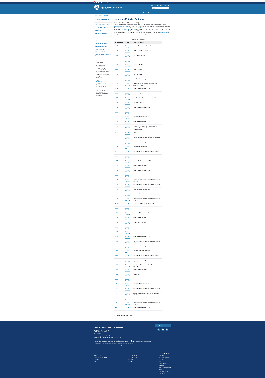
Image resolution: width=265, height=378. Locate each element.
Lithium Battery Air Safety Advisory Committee (101, 50)
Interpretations (98, 36)
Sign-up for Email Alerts (156, 5)
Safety (142, 12)
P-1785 (116, 184)
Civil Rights (161, 359)
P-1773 (116, 142)
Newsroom (166, 5)
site (145, 30)
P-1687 (116, 74)
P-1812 (116, 293)
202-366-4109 (113, 336)
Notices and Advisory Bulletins (102, 46)
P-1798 (116, 231)
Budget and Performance (164, 357)
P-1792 (116, 212)
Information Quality (163, 363)
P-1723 (116, 83)
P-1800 (116, 241)
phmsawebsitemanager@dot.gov (117, 345)
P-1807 (116, 269)
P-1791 (116, 208)
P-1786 (116, 189)
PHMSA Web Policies (132, 357)
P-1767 (116, 121)
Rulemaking (106, 15)
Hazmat (100, 15)
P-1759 (116, 102)
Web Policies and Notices (164, 371)
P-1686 (116, 69)
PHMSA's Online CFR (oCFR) (101, 27)
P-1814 (116, 302)
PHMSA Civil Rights (132, 355)
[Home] (108, 8)
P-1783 (116, 175)
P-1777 (116, 160)
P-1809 (116, 279)
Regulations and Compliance (154, 12)
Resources (166, 12)
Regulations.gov (144, 27)
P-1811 (116, 288)
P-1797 (116, 227)
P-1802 (116, 250)
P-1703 (116, 79)
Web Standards (162, 373)
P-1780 (116, 165)
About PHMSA (134, 12)
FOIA (160, 361)
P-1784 (116, 179)
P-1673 (116, 60)
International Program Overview (102, 24)
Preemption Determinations (101, 43)
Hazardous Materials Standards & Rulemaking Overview (102, 20)
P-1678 (116, 64)
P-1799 (116, 236)
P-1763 (116, 107)
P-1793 (116, 217)
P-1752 (116, 93)
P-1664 (116, 55)
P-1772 (116, 137)
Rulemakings (98, 30)
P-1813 (116, 298)
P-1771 (116, 132)
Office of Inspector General (165, 367)
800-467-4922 (104, 85)
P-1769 (116, 126)
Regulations (98, 40)
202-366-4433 (97, 333)
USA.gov (160, 369)
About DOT (161, 355)
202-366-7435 (101, 86)
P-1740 (116, 88)
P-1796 (116, 222)
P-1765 (116, 112)
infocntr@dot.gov (100, 81)
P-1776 (116, 156)
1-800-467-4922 (118, 337)
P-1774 (116, 146)
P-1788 (116, 198)
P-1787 (116, 194)
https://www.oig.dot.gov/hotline (125, 343)
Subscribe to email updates (163, 325)
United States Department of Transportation (104, 2)
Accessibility (130, 359)
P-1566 (116, 50)
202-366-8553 (102, 83)
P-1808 (116, 274)
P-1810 (116, 283)
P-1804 (116, 260)
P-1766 (116, 116)
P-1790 (116, 203)
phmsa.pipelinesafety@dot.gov (125, 340)
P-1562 (116, 45)
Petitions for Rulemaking (101, 33)
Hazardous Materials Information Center (103, 55)
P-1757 (116, 97)
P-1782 (116, 170)
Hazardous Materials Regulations (122, 26)
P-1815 (116, 307)
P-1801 (116, 246)
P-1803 (116, 255)
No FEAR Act (161, 365)
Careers (130, 361)
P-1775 (116, 151)
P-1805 (116, 264)
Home (95, 15)
